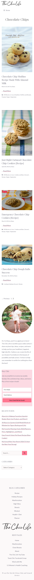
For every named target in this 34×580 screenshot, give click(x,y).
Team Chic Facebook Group (17, 558)
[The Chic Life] (11, 3)
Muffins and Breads (25, 95)
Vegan (8, 97)
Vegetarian (13, 97)
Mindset (17, 511)
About (17, 551)
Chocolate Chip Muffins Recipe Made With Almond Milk (15, 80)
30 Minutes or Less (9, 95)
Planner (17, 518)
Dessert (26, 175)
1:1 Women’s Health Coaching (17, 565)
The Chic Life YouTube (17, 555)
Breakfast (17, 95)
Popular (4, 97)
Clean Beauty (17, 547)
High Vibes (17, 504)
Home (17, 540)
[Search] (24, 453)
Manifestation (17, 500)
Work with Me (17, 562)
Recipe (3, 177)
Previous (6, 299)
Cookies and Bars (19, 175)
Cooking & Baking (8, 284)
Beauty (17, 507)
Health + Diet (17, 514)
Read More (7, 91)
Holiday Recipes (17, 497)
